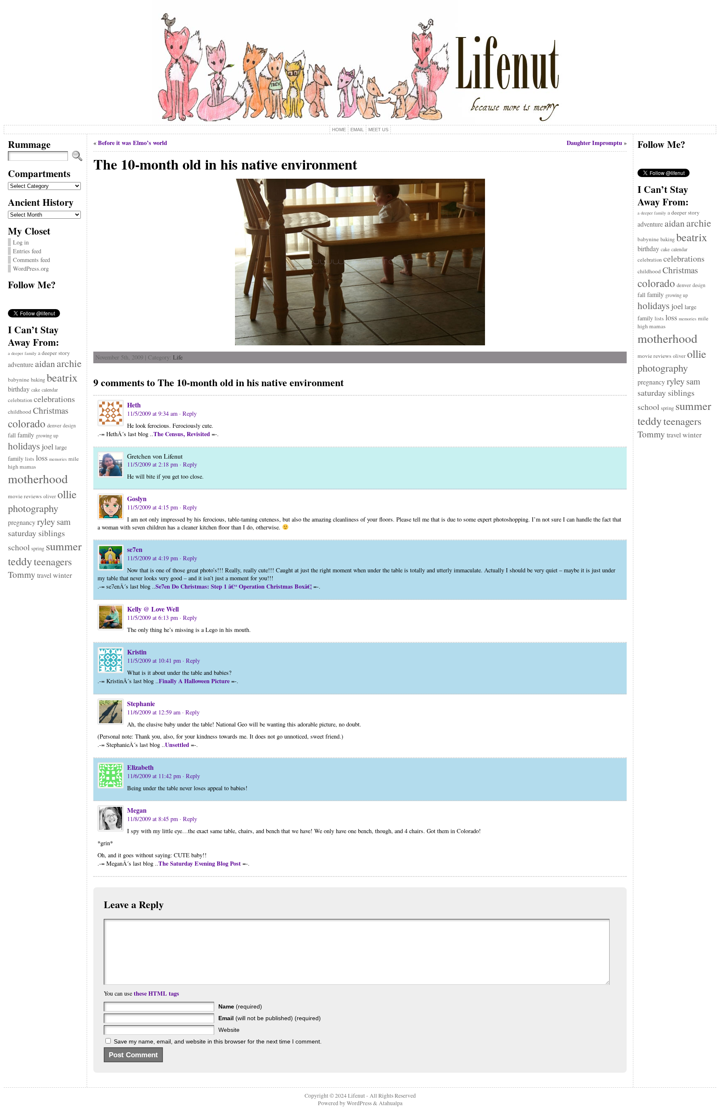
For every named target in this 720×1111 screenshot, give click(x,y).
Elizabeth (140, 767)
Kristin (137, 652)
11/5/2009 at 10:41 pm (154, 660)
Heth (134, 404)
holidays (24, 445)
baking (38, 379)
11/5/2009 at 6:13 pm (152, 618)
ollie (67, 494)
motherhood (38, 478)
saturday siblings (36, 533)
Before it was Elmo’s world (132, 142)
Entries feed (27, 251)
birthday (19, 388)
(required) (240, 1006)
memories (58, 459)
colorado (26, 423)
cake (35, 390)
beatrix (62, 377)
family (26, 434)
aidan (45, 363)
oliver (49, 496)
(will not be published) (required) (269, 1018)
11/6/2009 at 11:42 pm (154, 776)
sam (63, 521)
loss (42, 457)
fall (12, 435)
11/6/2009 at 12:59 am (153, 712)
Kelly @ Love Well (153, 609)
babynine (18, 379)
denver (54, 425)
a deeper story (54, 353)
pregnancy (21, 522)
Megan (137, 810)
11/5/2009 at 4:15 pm (152, 507)
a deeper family (22, 353)
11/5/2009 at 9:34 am (152, 413)
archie (69, 363)
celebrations (54, 398)
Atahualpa (390, 1103)
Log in (21, 242)
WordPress (359, 1103)
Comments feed (31, 260)
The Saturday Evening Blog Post (199, 863)
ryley (46, 521)
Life (177, 357)
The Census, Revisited (181, 433)
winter (62, 575)
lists (29, 458)
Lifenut (356, 1095)
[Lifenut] (360, 62)
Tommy (21, 574)
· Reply (188, 413)
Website (229, 1029)
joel (47, 446)
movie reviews (25, 496)
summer (64, 546)
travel (44, 575)
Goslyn (137, 498)
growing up (47, 435)
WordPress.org (31, 268)
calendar (50, 390)
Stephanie (141, 703)
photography (33, 508)
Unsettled (177, 744)
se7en (134, 549)
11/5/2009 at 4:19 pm (152, 558)
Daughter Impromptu (594, 142)
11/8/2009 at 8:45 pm (152, 819)
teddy (20, 561)
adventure (20, 364)
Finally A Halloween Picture (194, 681)
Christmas (50, 410)
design (69, 425)
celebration (20, 400)
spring (37, 548)
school (19, 547)
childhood (19, 411)
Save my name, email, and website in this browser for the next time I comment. (218, 1041)
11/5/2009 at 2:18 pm (152, 464)
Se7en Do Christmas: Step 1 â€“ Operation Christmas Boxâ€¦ (233, 586)
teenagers (53, 561)
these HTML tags (156, 993)
